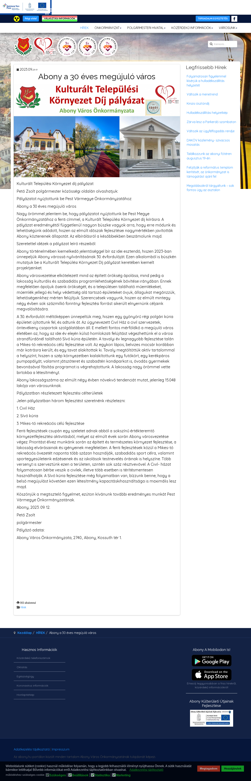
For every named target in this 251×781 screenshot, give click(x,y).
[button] (127, 770)
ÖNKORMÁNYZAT (107, 28)
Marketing (123, 775)
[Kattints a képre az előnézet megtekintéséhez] (97, 130)
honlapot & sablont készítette (182, 750)
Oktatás (22, 667)
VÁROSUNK (227, 28)
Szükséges (57, 775)
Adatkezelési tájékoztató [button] (146, 769)
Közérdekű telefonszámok (33, 658)
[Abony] (66, 46)
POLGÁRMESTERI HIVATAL (145, 28)
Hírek (23, 607)
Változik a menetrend (202, 94)
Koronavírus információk (32, 685)
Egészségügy (25, 676)
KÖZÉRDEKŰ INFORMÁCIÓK (191, 28)
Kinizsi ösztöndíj (198, 103)
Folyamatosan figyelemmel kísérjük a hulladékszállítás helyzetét (206, 80)
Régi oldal (31, 18)
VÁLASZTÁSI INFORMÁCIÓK (59, 18)
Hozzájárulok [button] (232, 768)
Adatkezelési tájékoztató (32, 749)
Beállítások (80, 775)
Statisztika (102, 775)
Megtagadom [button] (208, 768)
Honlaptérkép (25, 695)
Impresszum (60, 749)
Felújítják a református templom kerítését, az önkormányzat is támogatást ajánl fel (210, 171)
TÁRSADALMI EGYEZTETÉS (213, 18)
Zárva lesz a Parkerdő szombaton (211, 122)
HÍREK (84, 28)
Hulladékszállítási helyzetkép (207, 113)
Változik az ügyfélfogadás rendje (211, 131)
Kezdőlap (24, 633)
